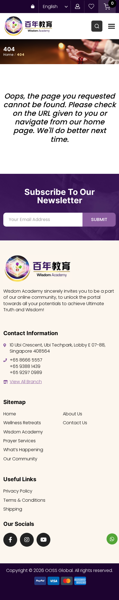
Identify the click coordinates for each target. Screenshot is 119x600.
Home (8, 54)
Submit (99, 219)
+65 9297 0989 (26, 372)
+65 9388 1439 (25, 366)
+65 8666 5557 (26, 360)
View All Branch (26, 381)
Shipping (12, 509)
